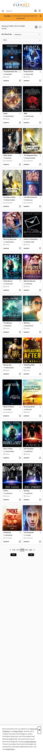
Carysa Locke (29, 74)
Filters (5, 40)
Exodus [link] (5, 491)
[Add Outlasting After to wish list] (40, 374)
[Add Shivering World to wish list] (40, 416)
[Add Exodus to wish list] (20, 500)
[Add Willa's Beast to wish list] (20, 164)
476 (13, 550)
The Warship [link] (7, 323)
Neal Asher (8, 325)
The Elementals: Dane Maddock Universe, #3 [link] (11, 72)
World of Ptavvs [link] (8, 407)
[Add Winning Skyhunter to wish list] (20, 248)
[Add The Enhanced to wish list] (40, 542)
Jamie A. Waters (9, 451)
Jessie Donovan (9, 242)
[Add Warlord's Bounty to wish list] (40, 290)
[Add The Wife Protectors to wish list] (40, 206)
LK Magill (28, 367)
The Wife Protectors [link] (30, 197)
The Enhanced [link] (29, 533)
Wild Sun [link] (27, 323)
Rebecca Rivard (9, 367)
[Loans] (35, 11)
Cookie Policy (10, 749)
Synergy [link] (26, 491)
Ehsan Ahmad (29, 325)
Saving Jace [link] (7, 365)
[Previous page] (10, 550)
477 (17, 550)
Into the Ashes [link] (29, 449)
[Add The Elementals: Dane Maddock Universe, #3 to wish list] (20, 81)
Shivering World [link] (29, 407)
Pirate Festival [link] (28, 72)
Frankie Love (29, 200)
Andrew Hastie (29, 116)
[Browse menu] (40, 10)
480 (30, 550)
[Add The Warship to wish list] (20, 332)
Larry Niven (8, 409)
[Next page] (34, 550)
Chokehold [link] (7, 533)
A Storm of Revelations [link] (31, 239)
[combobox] (17, 11)
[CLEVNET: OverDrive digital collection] (22, 4)
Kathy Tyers (28, 409)
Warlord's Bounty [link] (29, 281)
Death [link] (5, 114)
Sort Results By (7, 34)
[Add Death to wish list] (20, 123)
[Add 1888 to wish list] (40, 123)
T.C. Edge (28, 535)
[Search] (3, 10)
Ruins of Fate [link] (7, 449)
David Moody (8, 535)
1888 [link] (25, 114)
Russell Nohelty (9, 116)
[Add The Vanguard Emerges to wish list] (40, 164)
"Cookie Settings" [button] (30, 742)
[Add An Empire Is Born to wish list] (20, 206)
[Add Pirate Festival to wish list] (40, 81)
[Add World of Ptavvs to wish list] (20, 416)
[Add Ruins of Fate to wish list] (20, 458)
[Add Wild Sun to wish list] (40, 332)
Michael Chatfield (30, 158)
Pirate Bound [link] (7, 281)
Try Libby (7, 16)
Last (31, 555)
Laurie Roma (28, 451)
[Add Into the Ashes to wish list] (40, 458)
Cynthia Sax (28, 283)
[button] (36, 28)
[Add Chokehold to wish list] (20, 542)
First (13, 555)
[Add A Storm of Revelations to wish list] (40, 248)
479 (26, 550)
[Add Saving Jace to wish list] (20, 374)
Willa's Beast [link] (7, 155)
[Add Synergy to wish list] (40, 500)
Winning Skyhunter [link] (10, 239)
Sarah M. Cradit (29, 242)
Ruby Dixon (8, 158)
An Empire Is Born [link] (9, 197)
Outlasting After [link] (29, 365)
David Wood (8, 74)
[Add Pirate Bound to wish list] (20, 290)
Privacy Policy (18, 731)
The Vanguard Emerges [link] (31, 155)
